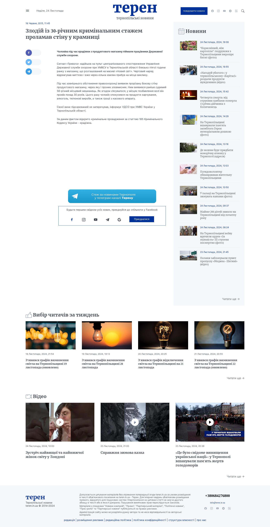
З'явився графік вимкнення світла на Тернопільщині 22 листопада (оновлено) (215, 363)
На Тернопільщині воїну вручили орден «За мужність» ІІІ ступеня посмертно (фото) (216, 238)
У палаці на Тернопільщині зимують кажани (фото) (217, 195)
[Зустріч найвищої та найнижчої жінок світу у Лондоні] (60, 422)
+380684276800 (217, 495)
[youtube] (224, 11)
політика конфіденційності (149, 520)
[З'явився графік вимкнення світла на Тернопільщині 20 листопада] (107, 335)
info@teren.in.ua (217, 502)
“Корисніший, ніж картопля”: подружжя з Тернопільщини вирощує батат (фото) (217, 52)
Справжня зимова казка (122, 452)
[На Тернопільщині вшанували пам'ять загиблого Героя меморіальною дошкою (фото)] (188, 125)
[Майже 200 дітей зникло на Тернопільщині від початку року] (188, 212)
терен (35, 497)
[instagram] (218, 11)
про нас (201, 520)
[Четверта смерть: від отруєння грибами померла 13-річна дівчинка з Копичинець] (188, 99)
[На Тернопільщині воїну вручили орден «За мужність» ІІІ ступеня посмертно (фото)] (188, 235)
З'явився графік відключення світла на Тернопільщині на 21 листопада (160, 363)
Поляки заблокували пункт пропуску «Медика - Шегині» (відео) (219, 261)
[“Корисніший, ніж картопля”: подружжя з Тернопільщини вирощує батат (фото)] (188, 50)
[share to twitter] (33, 62)
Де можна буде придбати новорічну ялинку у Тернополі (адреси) (216, 153)
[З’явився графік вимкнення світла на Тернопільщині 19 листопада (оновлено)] (51, 335)
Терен (135, 7)
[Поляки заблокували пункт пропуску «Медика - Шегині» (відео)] (188, 258)
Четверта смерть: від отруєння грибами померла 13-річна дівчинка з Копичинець (218, 102)
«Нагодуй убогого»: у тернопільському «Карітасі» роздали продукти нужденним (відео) (218, 77)
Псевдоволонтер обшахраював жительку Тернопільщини (216, 174)
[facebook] (212, 11)
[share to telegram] (33, 71)
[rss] (236, 11)
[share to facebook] (33, 53)
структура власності (181, 520)
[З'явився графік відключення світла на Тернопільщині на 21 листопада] (163, 335)
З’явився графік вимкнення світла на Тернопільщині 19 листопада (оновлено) (47, 363)
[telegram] (230, 11)
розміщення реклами (90, 520)
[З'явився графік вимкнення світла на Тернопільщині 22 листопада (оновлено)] (219, 335)
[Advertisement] (38, 125)
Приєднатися (141, 219)
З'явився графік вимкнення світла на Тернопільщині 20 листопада (103, 363)
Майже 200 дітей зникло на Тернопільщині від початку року (218, 215)
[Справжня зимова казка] (135, 422)
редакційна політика (118, 520)
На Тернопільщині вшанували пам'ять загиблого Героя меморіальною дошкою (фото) (215, 128)
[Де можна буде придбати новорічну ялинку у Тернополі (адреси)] (188, 150)
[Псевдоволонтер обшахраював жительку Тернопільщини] (188, 171)
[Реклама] (112, 196)
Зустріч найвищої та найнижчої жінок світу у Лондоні (55, 454)
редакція (69, 520)
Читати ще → (231, 299)
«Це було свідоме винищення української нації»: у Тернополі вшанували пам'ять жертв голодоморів (203, 458)
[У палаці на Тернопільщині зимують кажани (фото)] (188, 192)
